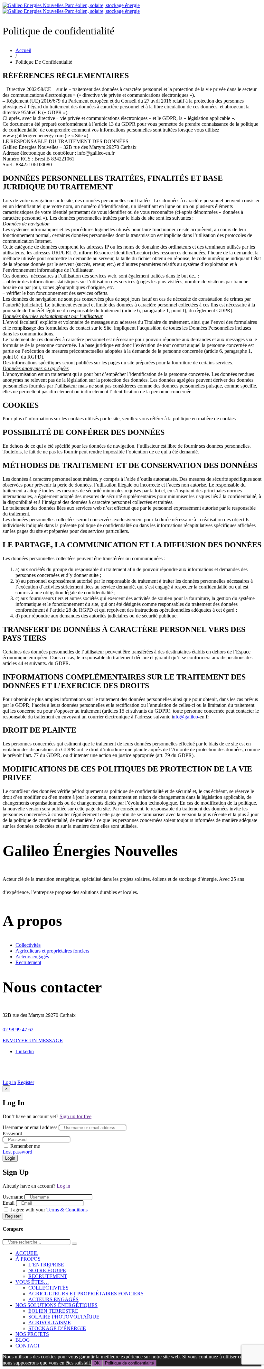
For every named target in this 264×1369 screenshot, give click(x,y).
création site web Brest (233, 1064)
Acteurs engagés (32, 956)
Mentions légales (101, 1064)
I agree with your (49, 1209)
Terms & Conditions (67, 1209)
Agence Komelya (187, 1064)
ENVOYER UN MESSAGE (33, 1040)
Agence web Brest (132, 1070)
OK (97, 1363)
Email (8, 1203)
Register (25, 1082)
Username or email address (30, 1127)
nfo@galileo (185, 716)
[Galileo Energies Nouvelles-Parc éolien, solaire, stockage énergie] (71, 8)
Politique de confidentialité (129, 1363)
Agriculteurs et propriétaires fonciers (52, 951)
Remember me (25, 1146)
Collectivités (28, 945)
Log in (9, 1082)
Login (10, 1158)
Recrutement (28, 962)
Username (13, 1197)
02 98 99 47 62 (18, 1029)
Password (12, 1133)
